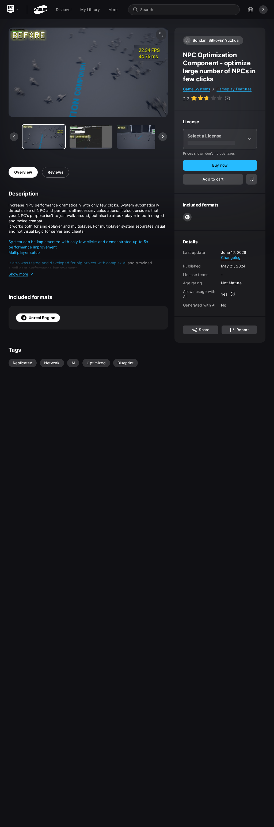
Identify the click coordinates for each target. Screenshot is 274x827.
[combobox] (187, 9)
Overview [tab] (23, 172)
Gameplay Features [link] (234, 89)
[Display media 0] (43, 137)
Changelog (231, 257)
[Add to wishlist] (251, 179)
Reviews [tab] (55, 172)
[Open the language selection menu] (250, 9)
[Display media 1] (91, 137)
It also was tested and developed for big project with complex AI (68, 263)
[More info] (233, 294)
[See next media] (162, 136)
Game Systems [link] (196, 89)
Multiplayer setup (24, 252)
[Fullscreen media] (161, 34)
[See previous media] (14, 136)
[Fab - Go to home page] (40, 9)
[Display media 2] (138, 137)
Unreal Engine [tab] (42, 317)
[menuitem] (64, 9)
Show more (18, 274)
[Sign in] (263, 9)
